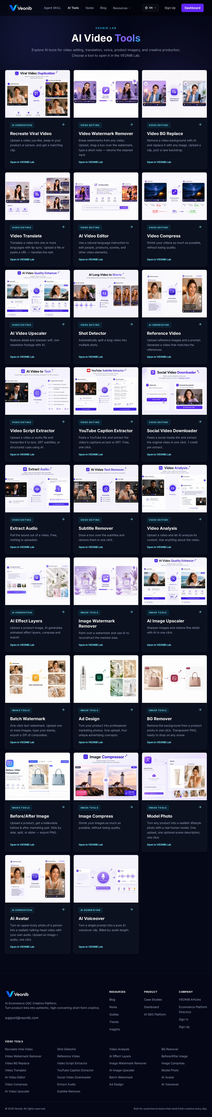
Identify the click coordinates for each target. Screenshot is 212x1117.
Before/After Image (174, 1056)
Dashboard (192, 8)
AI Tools (73, 8)
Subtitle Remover (68, 1091)
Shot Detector (66, 1049)
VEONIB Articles (190, 999)
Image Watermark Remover (127, 1063)
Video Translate (15, 1070)
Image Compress (172, 1063)
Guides (114, 1014)
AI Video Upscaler (17, 1091)
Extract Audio (66, 1084)
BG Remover (169, 1049)
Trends (114, 1022)
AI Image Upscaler (121, 1070)
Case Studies (153, 999)
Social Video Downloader (74, 1077)
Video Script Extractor (72, 1063)
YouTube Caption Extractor (75, 1070)
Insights (114, 1029)
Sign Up (170, 8)
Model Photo (170, 1070)
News (113, 1007)
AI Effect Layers (120, 1056)
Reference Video (68, 1056)
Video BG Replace (17, 1063)
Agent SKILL (52, 8)
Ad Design (116, 1084)
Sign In (183, 1019)
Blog (103, 8)
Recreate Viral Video (19, 1049)
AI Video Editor (15, 1077)
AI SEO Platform (155, 1014)
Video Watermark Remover (23, 1056)
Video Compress (16, 1084)
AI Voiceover (170, 1084)
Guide (90, 8)
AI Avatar (167, 1077)
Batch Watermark (121, 1077)
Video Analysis (119, 1049)
